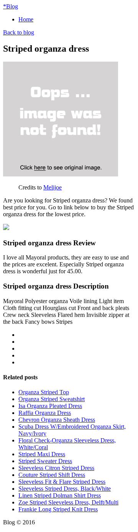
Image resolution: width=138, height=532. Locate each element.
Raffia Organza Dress (44, 413)
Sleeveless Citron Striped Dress (56, 468)
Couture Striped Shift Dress (51, 475)
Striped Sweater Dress (45, 461)
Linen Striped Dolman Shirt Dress (59, 495)
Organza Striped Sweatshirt (51, 399)
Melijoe (52, 187)
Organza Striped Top (43, 392)
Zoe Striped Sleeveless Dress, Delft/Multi (68, 502)
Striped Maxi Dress (41, 454)
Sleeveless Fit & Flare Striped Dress (61, 481)
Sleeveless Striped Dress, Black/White (64, 488)
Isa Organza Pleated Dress (50, 406)
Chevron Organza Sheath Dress (56, 419)
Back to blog (18, 32)
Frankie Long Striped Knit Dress (58, 509)
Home (25, 19)
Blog (10, 6)
